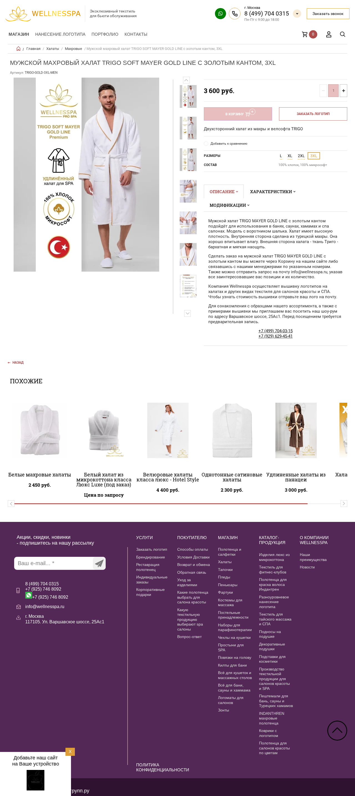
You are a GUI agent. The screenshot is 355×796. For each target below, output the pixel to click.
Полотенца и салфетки (229, 552)
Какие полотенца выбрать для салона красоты (192, 597)
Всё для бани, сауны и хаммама (234, 687)
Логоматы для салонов (231, 700)
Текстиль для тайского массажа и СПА (275, 619)
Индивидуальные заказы (152, 579)
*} (188, 96)
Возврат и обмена (193, 564)
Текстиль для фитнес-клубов (272, 569)
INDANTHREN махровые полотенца (271, 718)
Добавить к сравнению (229, 144)
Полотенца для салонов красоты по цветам (274, 748)
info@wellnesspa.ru (44, 606)
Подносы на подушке (270, 634)
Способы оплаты (192, 549)
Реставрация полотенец (147, 567)
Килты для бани (232, 665)
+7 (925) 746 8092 (43, 589)
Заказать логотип (313, 114)
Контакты (136, 34)
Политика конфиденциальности (153, 767)
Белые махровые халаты (39, 474)
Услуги (144, 537)
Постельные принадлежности (233, 615)
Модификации (228, 205)
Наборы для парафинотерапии (235, 627)
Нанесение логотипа (60, 34)
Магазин (19, 34)
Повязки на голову (234, 657)
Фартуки (225, 592)
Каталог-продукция (272, 540)
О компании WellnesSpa (314, 540)
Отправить (99, 563)
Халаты (52, 49)
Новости (307, 567)
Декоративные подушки (272, 646)
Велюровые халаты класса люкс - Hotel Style (167, 477)
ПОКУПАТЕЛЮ (192, 537)
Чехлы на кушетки (234, 637)
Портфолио (105, 34)
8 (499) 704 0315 (266, 13)
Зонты (223, 710)
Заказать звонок (328, 13)
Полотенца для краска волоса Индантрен (273, 584)
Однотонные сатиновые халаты (232, 477)
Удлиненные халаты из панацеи (296, 477)
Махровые (73, 49)
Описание (222, 191)
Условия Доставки (193, 557)
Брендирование (150, 557)
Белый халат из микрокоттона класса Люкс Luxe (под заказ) (103, 479)
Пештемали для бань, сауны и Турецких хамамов (276, 701)
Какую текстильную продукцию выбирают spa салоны (190, 619)
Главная (33, 49)
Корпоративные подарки (150, 592)
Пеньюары (227, 585)
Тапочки (225, 569)
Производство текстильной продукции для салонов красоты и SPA (274, 679)
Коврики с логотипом (268, 733)
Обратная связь (191, 572)
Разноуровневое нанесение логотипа (274, 602)
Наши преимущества (313, 557)
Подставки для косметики (272, 659)
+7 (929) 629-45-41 (275, 336)
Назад (18, 362)
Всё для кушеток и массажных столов (235, 675)
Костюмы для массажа (230, 602)
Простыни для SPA (231, 647)
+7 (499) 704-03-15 (275, 330)
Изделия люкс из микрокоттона (274, 557)
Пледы (224, 577)
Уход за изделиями (187, 582)
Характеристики (271, 191)
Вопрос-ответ (189, 636)
